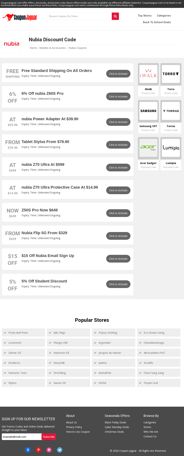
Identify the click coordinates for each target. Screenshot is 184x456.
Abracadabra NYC (154, 352)
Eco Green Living (153, 332)
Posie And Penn (18, 332)
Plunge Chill (60, 342)
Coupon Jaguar (128, 450)
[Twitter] (59, 450)
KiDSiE (102, 383)
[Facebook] (28, 450)
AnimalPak (104, 373)
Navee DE (59, 383)
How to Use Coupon (78, 431)
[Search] (115, 16)
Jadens (102, 362)
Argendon (104, 342)
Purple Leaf (150, 383)
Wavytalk (59, 362)
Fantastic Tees (17, 373)
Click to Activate (118, 73)
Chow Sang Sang (153, 373)
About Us (71, 422)
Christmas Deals (114, 431)
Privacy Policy (74, 427)
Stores (147, 427)
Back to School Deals (157, 22)
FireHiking (59, 373)
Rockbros (14, 362)
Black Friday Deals (115, 422)
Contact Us (150, 436)
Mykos (12, 383)
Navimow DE (61, 352)
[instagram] (49, 450)
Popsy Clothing (107, 332)
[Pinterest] (38, 450)
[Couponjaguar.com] (20, 21)
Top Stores (144, 15)
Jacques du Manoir (109, 352)
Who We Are (151, 431)
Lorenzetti (14, 342)
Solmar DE (14, 352)
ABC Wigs (59, 332)
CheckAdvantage (153, 342)
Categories (164, 15)
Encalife (148, 362)
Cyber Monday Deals (117, 427)
